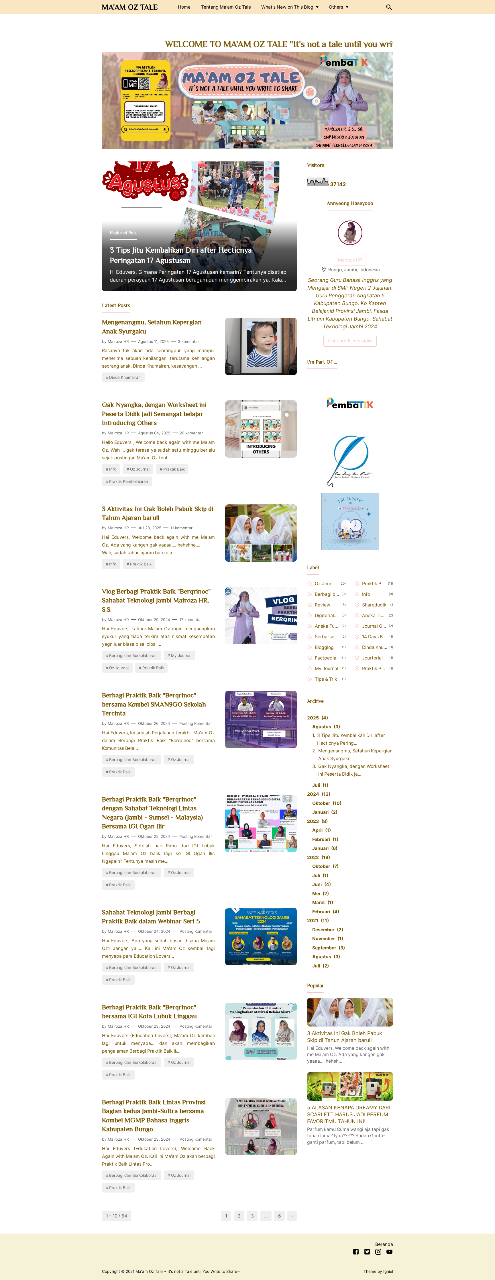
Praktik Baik (174, 469)
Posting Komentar (195, 723)
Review (322, 605)
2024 (318, 794)
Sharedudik (374, 605)
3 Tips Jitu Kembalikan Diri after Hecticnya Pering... (351, 739)
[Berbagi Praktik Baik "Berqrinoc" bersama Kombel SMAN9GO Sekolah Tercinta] (261, 746)
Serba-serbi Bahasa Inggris (327, 636)
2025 (316, 718)
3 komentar (188, 341)
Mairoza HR (350, 260)
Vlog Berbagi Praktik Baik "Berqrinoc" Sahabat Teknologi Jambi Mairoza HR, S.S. (156, 600)
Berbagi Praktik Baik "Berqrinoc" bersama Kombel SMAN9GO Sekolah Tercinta (154, 704)
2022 (317, 857)
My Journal (181, 655)
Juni (320, 884)
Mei (319, 893)
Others (336, 7)
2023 (316, 821)
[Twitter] (367, 1253)
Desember (326, 929)
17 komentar (190, 619)
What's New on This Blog (287, 7)
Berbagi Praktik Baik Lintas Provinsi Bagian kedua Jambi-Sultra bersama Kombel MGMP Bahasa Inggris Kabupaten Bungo (154, 1115)
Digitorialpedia (327, 615)
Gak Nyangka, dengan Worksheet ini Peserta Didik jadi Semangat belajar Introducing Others (154, 413)
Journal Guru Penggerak (374, 626)
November (326, 938)
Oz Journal (140, 469)
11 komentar (181, 528)
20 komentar (191, 433)
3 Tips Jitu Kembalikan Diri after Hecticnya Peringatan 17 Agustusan (181, 255)
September (327, 948)
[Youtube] (389, 1253)
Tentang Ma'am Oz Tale (226, 7)
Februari (324, 839)
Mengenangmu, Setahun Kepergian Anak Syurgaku (152, 326)
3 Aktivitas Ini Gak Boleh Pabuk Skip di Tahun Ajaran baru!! (157, 513)
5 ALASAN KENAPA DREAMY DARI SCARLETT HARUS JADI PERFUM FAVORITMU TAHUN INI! (348, 1115)
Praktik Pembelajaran (128, 481)
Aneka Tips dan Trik (374, 615)
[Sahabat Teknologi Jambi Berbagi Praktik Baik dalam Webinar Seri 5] (261, 963)
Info (112, 469)
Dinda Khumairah (125, 377)
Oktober (326, 803)
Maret (321, 902)
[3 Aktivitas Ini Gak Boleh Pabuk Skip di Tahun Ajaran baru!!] (261, 560)
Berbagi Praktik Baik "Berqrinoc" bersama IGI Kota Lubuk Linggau (149, 1011)
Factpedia (325, 658)
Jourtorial (372, 658)
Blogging (324, 647)
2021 (317, 920)
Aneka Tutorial (327, 626)
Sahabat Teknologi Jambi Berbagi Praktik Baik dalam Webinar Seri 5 (151, 916)
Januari (324, 812)
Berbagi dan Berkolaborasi (133, 655)
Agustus (325, 726)
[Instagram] (378, 1253)
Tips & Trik (326, 679)
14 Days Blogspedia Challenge (374, 636)
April (320, 830)
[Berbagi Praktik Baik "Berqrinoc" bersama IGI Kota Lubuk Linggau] (261, 1058)
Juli (319, 785)
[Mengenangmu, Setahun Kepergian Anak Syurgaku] (261, 373)
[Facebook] (356, 1253)
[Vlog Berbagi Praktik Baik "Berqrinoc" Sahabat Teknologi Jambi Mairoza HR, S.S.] (261, 642)
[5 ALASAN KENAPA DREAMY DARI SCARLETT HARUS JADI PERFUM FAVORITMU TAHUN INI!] (350, 1099)
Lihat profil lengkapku (350, 341)
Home (184, 7)
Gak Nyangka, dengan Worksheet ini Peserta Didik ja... (353, 770)
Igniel (388, 1271)
